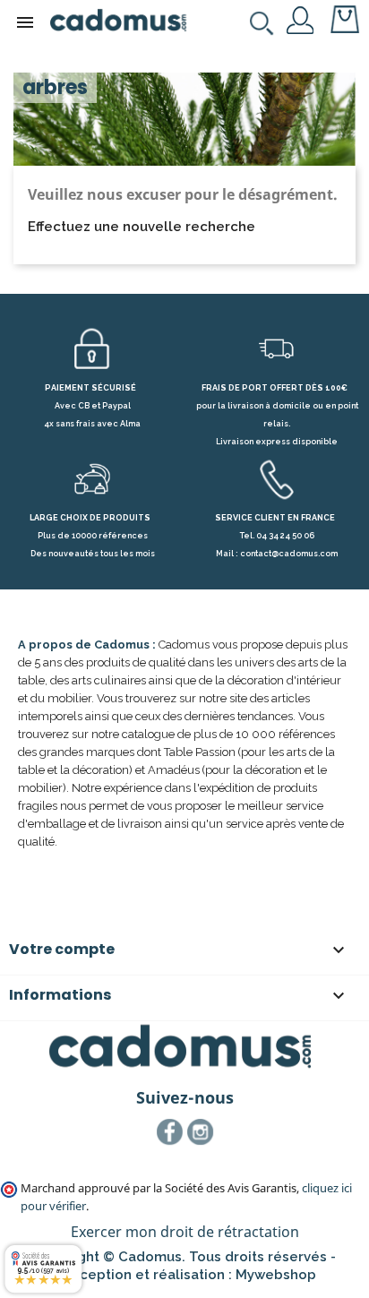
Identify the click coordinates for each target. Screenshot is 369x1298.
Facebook (170, 1132)
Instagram (200, 1132)
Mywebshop (276, 1275)
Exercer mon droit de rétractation (185, 1232)
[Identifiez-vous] (300, 19)
